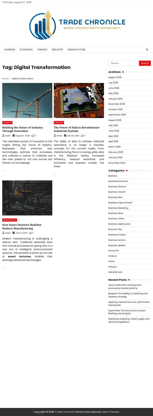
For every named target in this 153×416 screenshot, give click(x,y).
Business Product (117, 234)
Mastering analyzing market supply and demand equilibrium (128, 320)
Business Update (117, 245)
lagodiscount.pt (117, 351)
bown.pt (113, 362)
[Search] (147, 49)
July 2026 (113, 82)
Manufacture (76, 49)
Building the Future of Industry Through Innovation (22, 129)
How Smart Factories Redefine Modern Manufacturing (22, 226)
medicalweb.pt (117, 347)
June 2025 (113, 130)
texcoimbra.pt (116, 394)
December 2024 (117, 162)
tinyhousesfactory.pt (120, 369)
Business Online (116, 218)
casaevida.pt (116, 380)
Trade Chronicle (64, 412)
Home (111, 261)
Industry (57, 49)
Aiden (8, 135)
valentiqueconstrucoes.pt (123, 390)
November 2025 (116, 104)
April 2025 (113, 141)
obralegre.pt (115, 387)
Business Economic (118, 181)
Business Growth (117, 191)
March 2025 (114, 146)
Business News (115, 213)
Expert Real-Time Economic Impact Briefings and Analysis (127, 312)
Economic (26, 49)
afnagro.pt (114, 333)
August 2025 (114, 120)
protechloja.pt (116, 344)
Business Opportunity (119, 223)
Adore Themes (110, 412)
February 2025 (115, 152)
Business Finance (117, 186)
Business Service (117, 240)
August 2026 (114, 77)
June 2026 (113, 88)
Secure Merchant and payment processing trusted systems (124, 287)
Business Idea (115, 197)
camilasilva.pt (116, 337)
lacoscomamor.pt (119, 355)
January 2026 (115, 98)
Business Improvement (120, 202)
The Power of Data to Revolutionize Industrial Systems (77, 129)
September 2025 (117, 114)
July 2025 (113, 125)
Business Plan (115, 229)
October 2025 (115, 109)
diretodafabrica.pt (119, 365)
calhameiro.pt (116, 376)
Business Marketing (118, 208)
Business (9, 49)
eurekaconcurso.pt (119, 358)
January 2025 (115, 157)
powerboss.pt (116, 330)
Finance (42, 49)
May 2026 (113, 93)
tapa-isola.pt (116, 372)
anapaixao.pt (116, 340)
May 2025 (113, 136)
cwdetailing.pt (116, 383)
